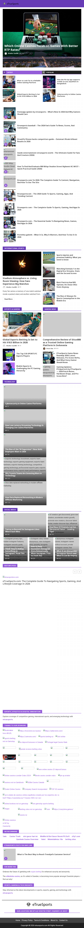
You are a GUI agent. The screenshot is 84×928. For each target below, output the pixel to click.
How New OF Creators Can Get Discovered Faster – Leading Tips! (63, 529)
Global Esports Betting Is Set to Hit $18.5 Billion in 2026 (9, 95)
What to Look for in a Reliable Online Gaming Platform (9, 82)
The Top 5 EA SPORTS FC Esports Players (9, 355)
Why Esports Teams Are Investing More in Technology (23, 474)
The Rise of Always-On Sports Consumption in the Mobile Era (49, 299)
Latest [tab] (10, 72)
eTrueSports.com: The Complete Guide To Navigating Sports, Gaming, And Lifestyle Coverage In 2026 (42, 582)
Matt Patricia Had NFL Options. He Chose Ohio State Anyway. (49, 285)
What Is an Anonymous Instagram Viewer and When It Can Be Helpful (67, 553)
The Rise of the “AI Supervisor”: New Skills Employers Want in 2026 (23, 450)
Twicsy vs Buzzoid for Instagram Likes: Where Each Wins (22, 530)
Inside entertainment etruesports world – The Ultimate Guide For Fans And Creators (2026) (10, 154)
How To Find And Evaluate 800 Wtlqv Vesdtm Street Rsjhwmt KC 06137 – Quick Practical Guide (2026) (10, 168)
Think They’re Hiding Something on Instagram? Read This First (14, 552)
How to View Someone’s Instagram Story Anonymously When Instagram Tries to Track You (41, 551)
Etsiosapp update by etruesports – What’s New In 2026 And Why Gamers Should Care (10, 113)
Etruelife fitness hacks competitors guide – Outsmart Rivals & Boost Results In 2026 (10, 141)
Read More (8, 299)
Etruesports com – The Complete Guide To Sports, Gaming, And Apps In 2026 (10, 209)
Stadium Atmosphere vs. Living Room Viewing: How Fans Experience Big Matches (22, 264)
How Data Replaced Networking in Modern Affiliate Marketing (24, 498)
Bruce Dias (49, 348)
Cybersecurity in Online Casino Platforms (49, 95)
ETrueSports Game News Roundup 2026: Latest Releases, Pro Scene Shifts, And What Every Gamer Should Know (49, 358)
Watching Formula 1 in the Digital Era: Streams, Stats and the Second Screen (49, 271)
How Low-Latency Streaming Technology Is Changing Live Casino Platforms (24, 426)
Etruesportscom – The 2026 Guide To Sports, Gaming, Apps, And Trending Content (10, 195)
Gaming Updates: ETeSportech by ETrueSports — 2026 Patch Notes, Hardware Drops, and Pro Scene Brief (49, 371)
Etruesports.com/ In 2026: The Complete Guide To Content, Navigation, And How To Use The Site (10, 182)
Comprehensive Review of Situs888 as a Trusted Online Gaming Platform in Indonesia (62, 325)
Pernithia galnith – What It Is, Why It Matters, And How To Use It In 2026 (10, 236)
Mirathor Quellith (13, 53)
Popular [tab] (50, 72)
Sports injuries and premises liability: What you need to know (49, 258)
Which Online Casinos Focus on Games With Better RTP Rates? (42, 32)
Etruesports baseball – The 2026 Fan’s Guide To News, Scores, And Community (10, 127)
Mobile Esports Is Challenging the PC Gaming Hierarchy (9, 368)
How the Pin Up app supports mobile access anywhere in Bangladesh (49, 82)
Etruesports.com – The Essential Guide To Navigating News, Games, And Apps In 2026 (10, 223)
